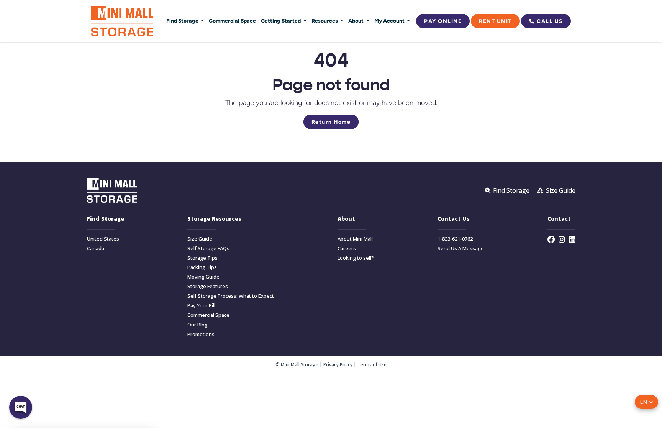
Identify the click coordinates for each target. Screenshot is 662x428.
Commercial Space (232, 21)
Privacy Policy (337, 364)
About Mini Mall (355, 239)
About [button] (356, 21)
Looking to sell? (356, 258)
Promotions (201, 334)
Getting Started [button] (281, 21)
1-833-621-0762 (455, 239)
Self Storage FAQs (208, 248)
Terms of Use (372, 364)
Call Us (550, 21)
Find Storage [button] (183, 21)
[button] (646, 401)
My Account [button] (390, 21)
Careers (347, 248)
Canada (95, 248)
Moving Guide (203, 277)
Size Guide (199, 239)
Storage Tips (202, 258)
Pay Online (443, 21)
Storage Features (207, 286)
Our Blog (197, 324)
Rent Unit (495, 21)
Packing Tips (202, 267)
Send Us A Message (461, 248)
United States (103, 239)
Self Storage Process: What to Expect (230, 296)
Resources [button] (325, 21)
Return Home (331, 122)
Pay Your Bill (201, 305)
